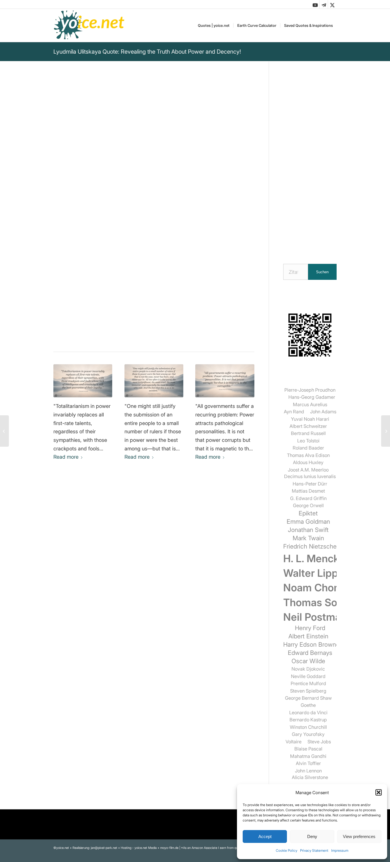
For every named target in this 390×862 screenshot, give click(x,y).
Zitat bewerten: (80, 259)
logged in (94, 559)
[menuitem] (213, 25)
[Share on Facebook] (94, 332)
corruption (147, 283)
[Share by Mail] (142, 332)
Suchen (322, 272)
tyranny (170, 283)
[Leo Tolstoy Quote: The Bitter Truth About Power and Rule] (154, 380)
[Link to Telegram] (323, 4)
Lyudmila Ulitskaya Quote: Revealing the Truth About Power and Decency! (147, 51)
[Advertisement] (310, 161)
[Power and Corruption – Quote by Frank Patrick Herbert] (224, 380)
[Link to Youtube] (315, 4)
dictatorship (118, 283)
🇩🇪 (110, 214)
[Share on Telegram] (126, 332)
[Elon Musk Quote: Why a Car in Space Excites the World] (4, 431)
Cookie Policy (286, 850)
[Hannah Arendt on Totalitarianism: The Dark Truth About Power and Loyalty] (82, 380)
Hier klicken (84, 227)
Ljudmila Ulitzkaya (75, 117)
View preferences (359, 836)
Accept (265, 836)
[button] (378, 792)
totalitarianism (120, 291)
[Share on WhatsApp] (110, 332)
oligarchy (64, 291)
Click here (126, 214)
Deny (312, 836)
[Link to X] (332, 4)
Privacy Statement (314, 850)
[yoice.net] (89, 25)
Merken (65, 199)
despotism (89, 291)
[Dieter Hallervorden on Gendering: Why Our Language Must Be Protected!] (385, 431)
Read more (66, 457)
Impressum (339, 850)
